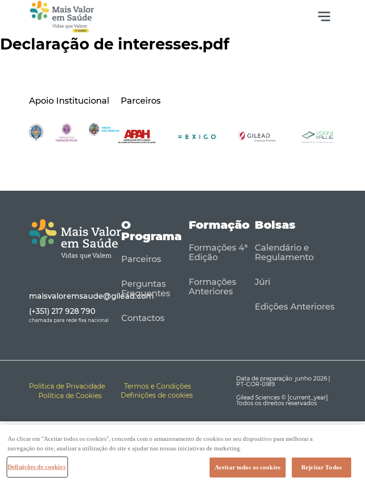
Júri (262, 282)
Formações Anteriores (212, 287)
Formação (219, 225)
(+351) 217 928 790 (62, 311)
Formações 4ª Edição (218, 253)
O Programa (151, 230)
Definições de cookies (37, 466)
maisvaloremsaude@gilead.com (91, 296)
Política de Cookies (70, 395)
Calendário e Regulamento (284, 253)
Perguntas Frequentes (145, 289)
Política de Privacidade (67, 386)
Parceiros (141, 259)
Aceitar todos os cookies (247, 467)
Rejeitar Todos (321, 467)
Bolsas (275, 225)
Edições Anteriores (295, 307)
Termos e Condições (157, 386)
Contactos (142, 318)
